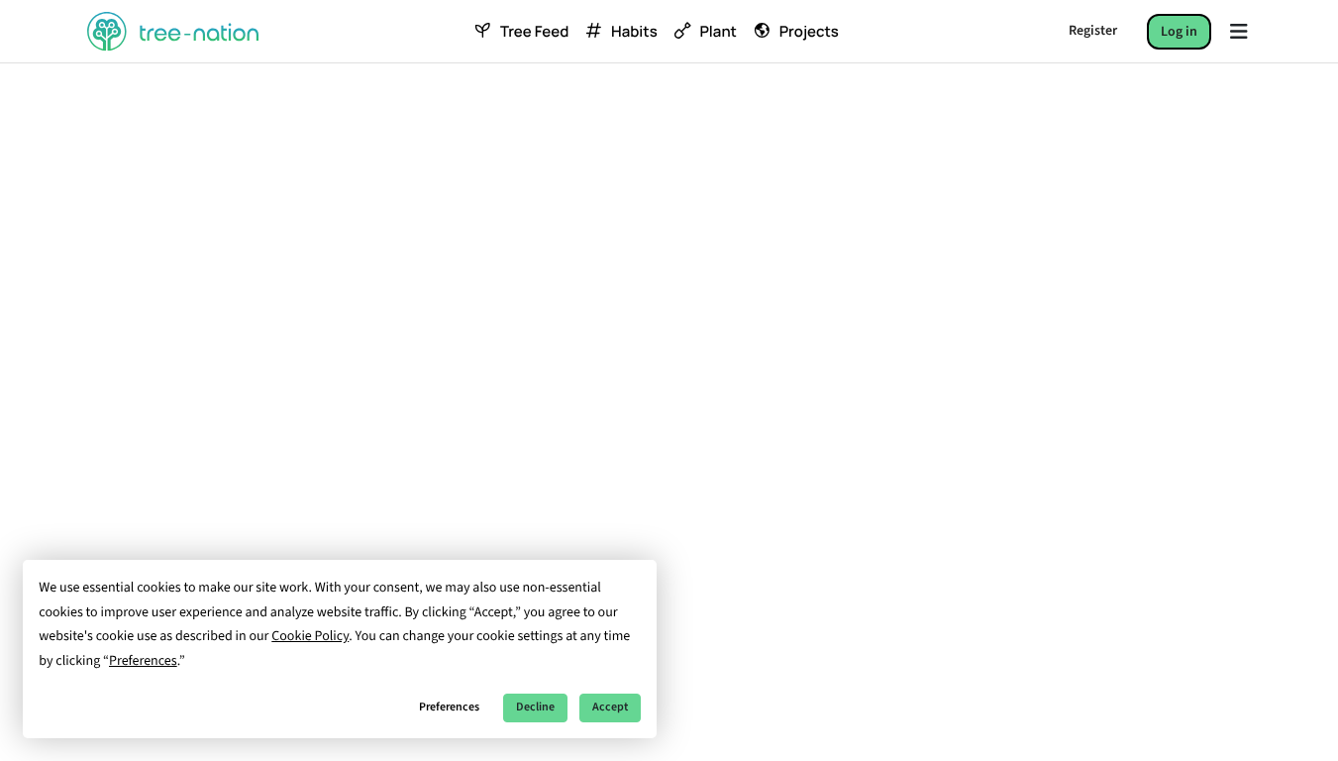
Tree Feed (534, 32)
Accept (610, 707)
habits (634, 32)
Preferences (449, 707)
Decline (535, 707)
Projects (809, 32)
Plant (717, 32)
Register (1093, 31)
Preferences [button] (143, 661)
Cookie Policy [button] (310, 636)
